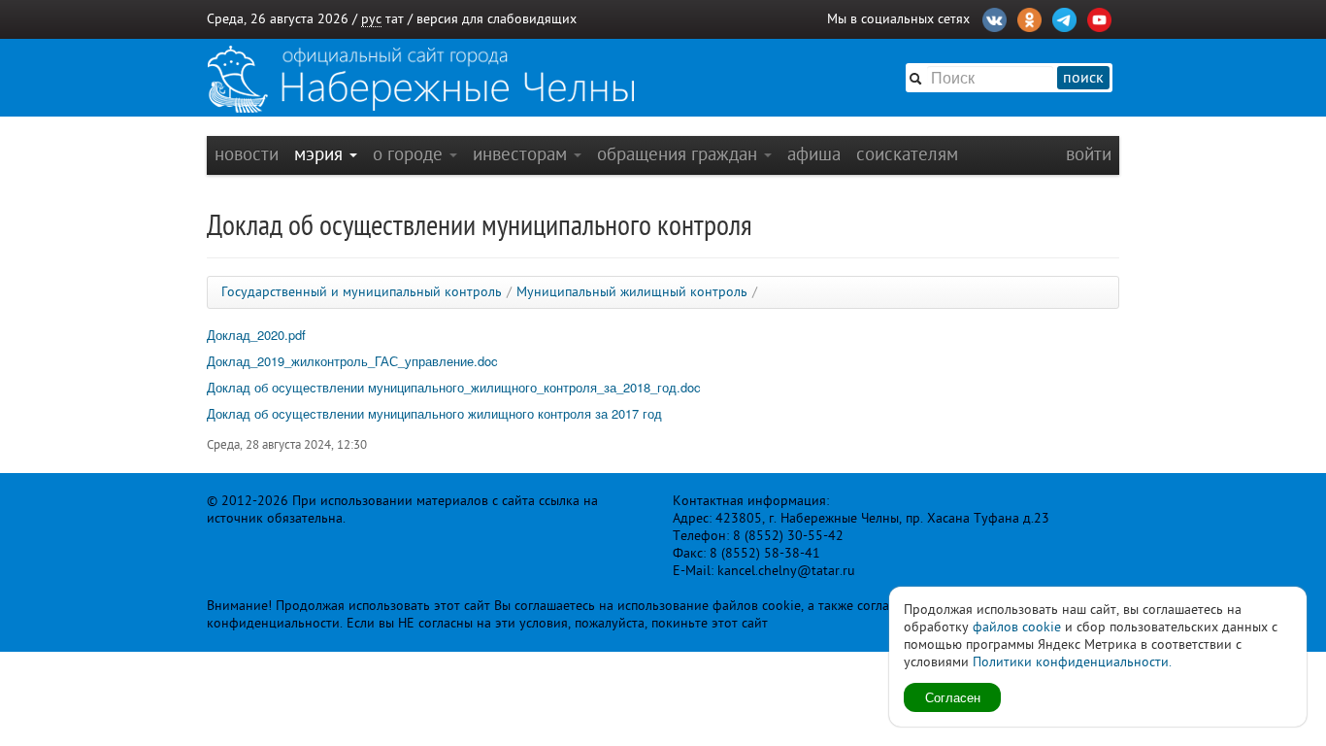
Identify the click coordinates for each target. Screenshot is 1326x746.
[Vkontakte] (994, 17)
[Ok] (1029, 17)
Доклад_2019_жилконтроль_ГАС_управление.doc (352, 361)
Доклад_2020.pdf (256, 334)
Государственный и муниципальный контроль (361, 292)
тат (394, 19)
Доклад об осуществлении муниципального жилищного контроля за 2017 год (434, 413)
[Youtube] (1099, 17)
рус (371, 19)
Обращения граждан (679, 154)
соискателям (907, 154)
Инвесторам (522, 154)
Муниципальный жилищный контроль (631, 292)
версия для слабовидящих (496, 19)
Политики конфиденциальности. (1072, 662)
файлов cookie (1017, 627)
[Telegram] (1064, 17)
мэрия (321, 154)
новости (247, 154)
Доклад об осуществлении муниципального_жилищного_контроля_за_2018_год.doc (454, 387)
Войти (1088, 154)
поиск (1083, 77)
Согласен (952, 697)
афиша (814, 154)
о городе (410, 154)
